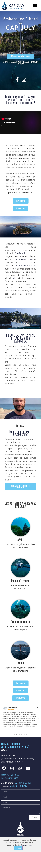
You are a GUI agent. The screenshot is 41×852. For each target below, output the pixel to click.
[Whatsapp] (20, 768)
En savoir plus (26, 845)
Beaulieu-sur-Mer (24, 259)
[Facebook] (4, 768)
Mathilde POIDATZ (19, 786)
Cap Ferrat (20, 253)
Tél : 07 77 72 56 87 (10, 775)
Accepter (18, 848)
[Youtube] (28, 768)
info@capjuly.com (9, 778)
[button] (35, 5)
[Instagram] (12, 768)
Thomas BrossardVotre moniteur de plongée (15, 745)
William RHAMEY (23, 783)
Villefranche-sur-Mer (26, 265)
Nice (14, 278)
